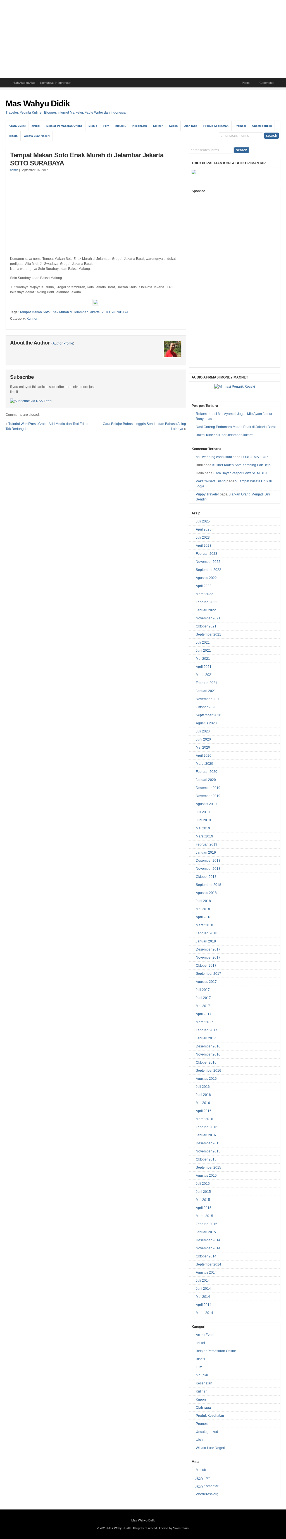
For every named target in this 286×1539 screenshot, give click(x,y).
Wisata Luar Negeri (37, 135)
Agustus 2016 (206, 1079)
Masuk (201, 1470)
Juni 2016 (203, 1095)
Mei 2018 (203, 909)
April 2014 (203, 1305)
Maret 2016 (204, 1119)
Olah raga (190, 125)
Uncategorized (262, 125)
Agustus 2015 (206, 1176)
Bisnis (93, 125)
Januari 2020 (206, 780)
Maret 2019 (204, 836)
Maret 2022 (204, 594)
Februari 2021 (206, 683)
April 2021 (203, 667)
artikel (36, 125)
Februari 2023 (206, 554)
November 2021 (208, 618)
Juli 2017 (203, 990)
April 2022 (203, 586)
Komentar (207, 1486)
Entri (203, 1478)
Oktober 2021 (206, 626)
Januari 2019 (206, 852)
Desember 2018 (208, 861)
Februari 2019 (206, 844)
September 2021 (208, 634)
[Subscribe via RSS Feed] (31, 401)
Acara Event (17, 125)
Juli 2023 (203, 537)
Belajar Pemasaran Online (64, 125)
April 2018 (203, 917)
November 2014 (208, 1248)
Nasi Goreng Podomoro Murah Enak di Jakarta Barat (236, 427)
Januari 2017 (206, 1038)
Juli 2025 (203, 521)
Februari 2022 (206, 602)
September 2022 (208, 570)
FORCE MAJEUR (254, 457)
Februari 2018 (206, 933)
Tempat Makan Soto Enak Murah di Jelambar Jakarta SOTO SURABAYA (74, 312)
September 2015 (208, 1167)
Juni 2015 (203, 1192)
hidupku (120, 125)
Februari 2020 (206, 772)
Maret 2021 (204, 675)
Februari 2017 (206, 1030)
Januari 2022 (206, 610)
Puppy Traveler (207, 494)
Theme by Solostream (174, 1528)
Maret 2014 (204, 1313)
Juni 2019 (203, 820)
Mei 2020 (203, 747)
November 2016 (208, 1054)
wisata (13, 135)
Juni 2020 (203, 739)
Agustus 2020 (206, 723)
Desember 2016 (208, 1046)
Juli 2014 (203, 1280)
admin (14, 170)
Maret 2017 (204, 1022)
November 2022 (208, 562)
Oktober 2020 (206, 707)
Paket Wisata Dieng (211, 481)
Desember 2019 (208, 788)
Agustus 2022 (206, 578)
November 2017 (208, 957)
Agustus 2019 (206, 804)
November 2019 (208, 796)
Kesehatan (139, 125)
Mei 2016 (203, 1103)
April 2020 (203, 756)
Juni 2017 (203, 998)
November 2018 (208, 869)
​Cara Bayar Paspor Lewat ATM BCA (240, 473)
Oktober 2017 (206, 966)
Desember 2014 (208, 1240)
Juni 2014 (203, 1289)
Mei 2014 (203, 1297)
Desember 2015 (208, 1143)
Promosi (240, 125)
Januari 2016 (206, 1135)
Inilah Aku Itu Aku (23, 82)
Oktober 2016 (206, 1062)
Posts (246, 82)
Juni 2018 (203, 901)
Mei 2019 (203, 828)
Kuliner (158, 125)
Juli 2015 (203, 1184)
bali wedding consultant (214, 457)
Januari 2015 (206, 1232)
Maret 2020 (204, 764)
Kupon (173, 125)
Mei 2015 (203, 1200)
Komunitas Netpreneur (55, 82)
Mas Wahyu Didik (38, 103)
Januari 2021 (206, 691)
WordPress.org (207, 1494)
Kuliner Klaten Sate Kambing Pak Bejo (241, 465)
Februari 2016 (206, 1127)
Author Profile (63, 343)
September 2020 (208, 715)
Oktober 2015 (206, 1159)
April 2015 (203, 1208)
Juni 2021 (203, 651)
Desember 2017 (208, 949)
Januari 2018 (206, 941)
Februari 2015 (206, 1224)
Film (106, 125)
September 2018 (208, 885)
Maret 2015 (204, 1216)
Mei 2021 (203, 659)
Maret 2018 (204, 925)
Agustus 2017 (206, 982)
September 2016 (208, 1071)
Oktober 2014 (206, 1256)
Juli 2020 (203, 731)
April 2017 (203, 1014)
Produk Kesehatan (215, 125)
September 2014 (208, 1264)
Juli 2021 (203, 642)
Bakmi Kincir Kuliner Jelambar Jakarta (225, 435)
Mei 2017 (203, 1006)
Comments (266, 82)
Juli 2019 (203, 812)
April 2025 (203, 529)
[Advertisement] (143, 39)
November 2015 (208, 1151)
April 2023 (203, 546)
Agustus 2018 (206, 893)
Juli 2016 (203, 1087)
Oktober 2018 (206, 877)
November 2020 (208, 699)
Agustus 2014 (206, 1272)
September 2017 (208, 974)
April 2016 (203, 1111)
